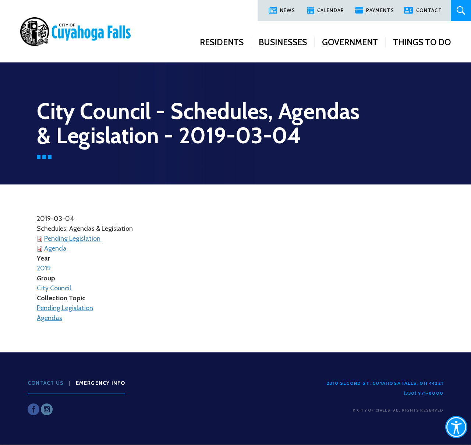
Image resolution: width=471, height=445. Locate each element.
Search (461, 10)
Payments (380, 10)
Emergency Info (100, 383)
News (287, 10)
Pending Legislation (72, 238)
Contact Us (46, 383)
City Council (54, 288)
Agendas (49, 318)
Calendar (330, 10)
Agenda (55, 248)
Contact (429, 10)
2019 (44, 268)
